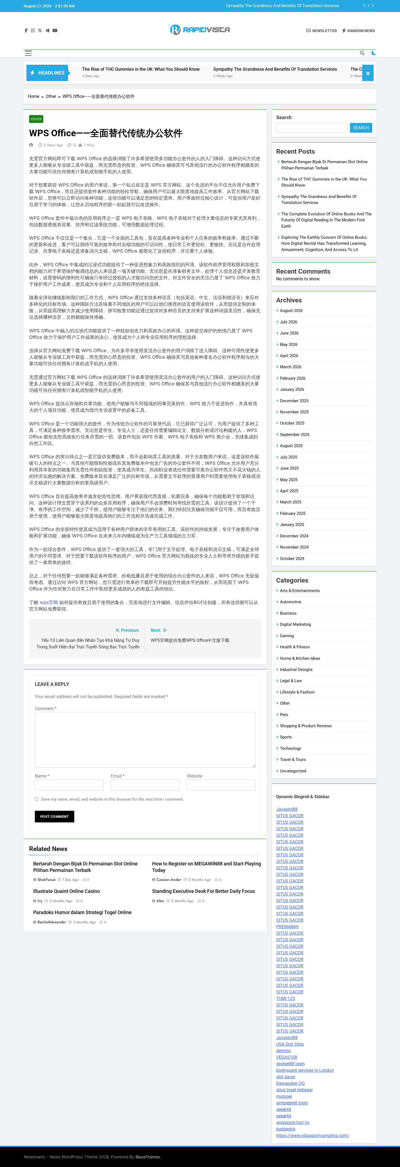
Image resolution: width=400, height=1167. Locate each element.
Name (42, 776)
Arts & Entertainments (300, 590)
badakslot (285, 1129)
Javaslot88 (287, 809)
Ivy (40, 900)
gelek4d (283, 1109)
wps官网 (49, 602)
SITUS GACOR (289, 815)
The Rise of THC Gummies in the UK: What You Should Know (108, 69)
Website (194, 776)
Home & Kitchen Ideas (300, 658)
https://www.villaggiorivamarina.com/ (312, 1135)
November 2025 (294, 412)
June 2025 (289, 468)
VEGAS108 (286, 1057)
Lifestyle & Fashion (297, 692)
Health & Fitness (295, 647)
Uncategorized (293, 771)
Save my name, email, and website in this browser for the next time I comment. (112, 799)
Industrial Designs (296, 669)
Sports (286, 737)
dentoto (283, 1050)
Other (36, 119)
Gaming (287, 635)
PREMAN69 (287, 926)
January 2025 (292, 524)
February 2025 (292, 513)
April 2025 (289, 490)
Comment (46, 708)
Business (288, 613)
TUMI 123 (285, 998)
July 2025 (288, 457)
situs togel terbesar (294, 1089)
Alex (160, 900)
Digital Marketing (295, 624)
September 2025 (294, 434)
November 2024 (294, 547)
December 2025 (294, 400)
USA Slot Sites (290, 1044)
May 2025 (288, 479)
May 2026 (288, 344)
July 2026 (288, 322)
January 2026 (292, 389)
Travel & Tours (293, 759)
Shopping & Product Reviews (306, 725)
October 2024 (292, 558)
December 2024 (294, 536)
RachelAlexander (52, 922)
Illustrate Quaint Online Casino (66, 891)
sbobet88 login (290, 1063)
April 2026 (289, 355)
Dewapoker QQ (290, 1083)
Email (118, 776)
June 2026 (289, 333)
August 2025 (291, 445)
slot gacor (285, 1076)
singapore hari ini (292, 1122)
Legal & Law (291, 680)
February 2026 (292, 378)
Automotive (290, 601)
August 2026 (291, 310)
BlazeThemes (148, 1156)
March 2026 (290, 366)
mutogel (284, 1096)
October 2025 (292, 423)
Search (284, 117)
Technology (290, 748)
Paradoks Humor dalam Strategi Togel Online (82, 912)
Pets (284, 714)
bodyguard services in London (305, 1070)
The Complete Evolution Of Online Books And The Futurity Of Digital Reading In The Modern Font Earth (326, 220)
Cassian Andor (168, 879)
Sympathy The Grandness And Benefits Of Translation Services (282, 6)
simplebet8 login (292, 1103)
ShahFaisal (46, 879)
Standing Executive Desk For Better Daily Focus (203, 891)
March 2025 (290, 502)
